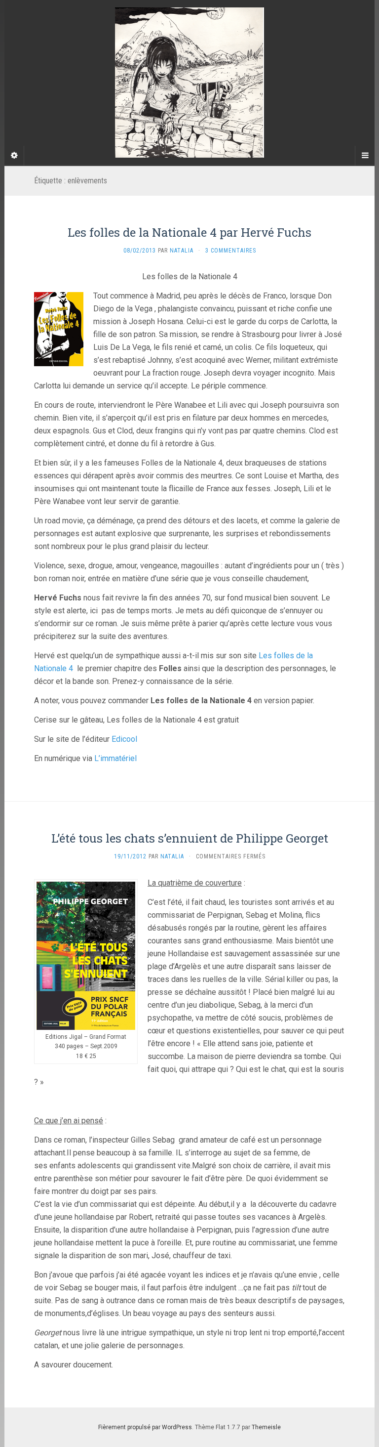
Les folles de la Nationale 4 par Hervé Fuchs (189, 232)
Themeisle (266, 1427)
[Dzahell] (189, 82)
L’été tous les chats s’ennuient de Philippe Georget (189, 838)
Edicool (124, 739)
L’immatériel (115, 758)
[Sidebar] (14, 156)
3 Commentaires (230, 250)
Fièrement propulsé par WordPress (145, 1427)
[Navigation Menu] (365, 156)
